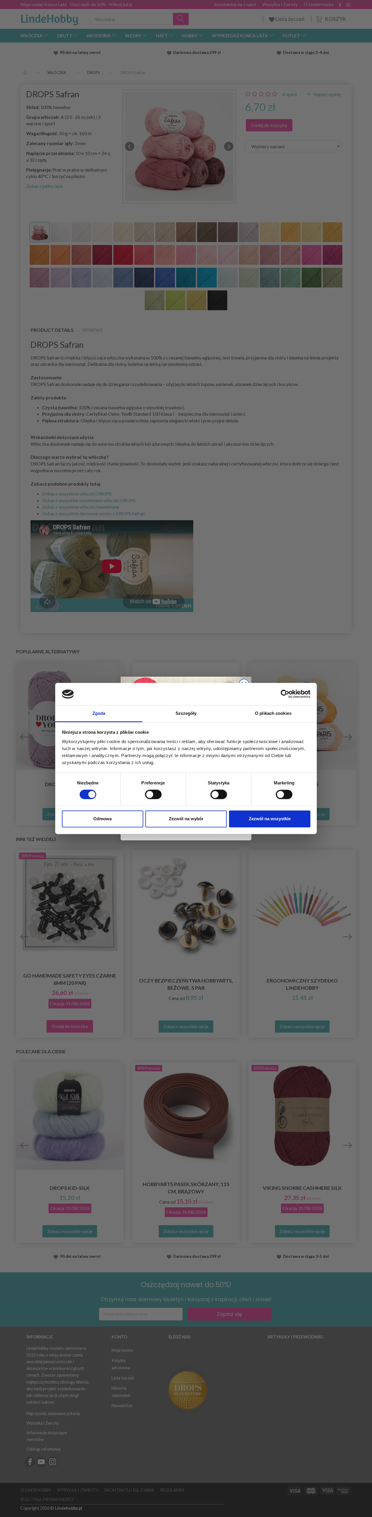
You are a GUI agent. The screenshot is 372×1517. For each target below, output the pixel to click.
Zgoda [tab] (98, 713)
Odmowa (102, 818)
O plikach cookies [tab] (273, 713)
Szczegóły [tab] (186, 713)
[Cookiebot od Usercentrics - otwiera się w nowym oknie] (285, 694)
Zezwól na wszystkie (270, 818)
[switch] (153, 794)
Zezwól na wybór (186, 818)
